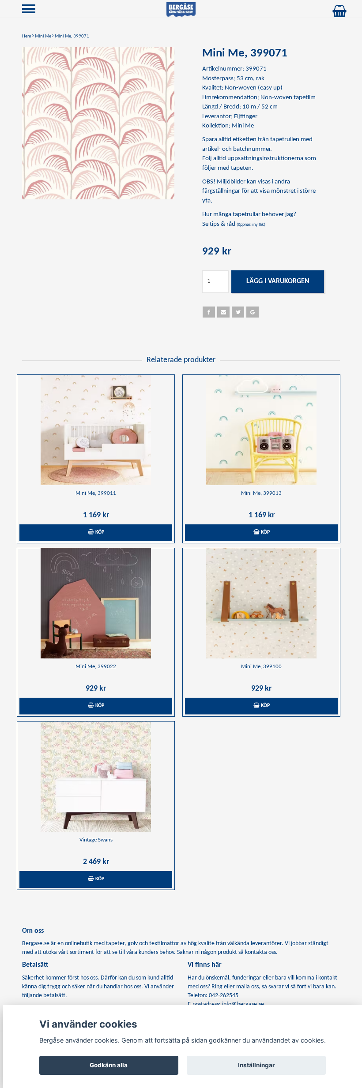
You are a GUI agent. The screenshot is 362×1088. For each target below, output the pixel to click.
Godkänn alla (109, 1065)
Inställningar (256, 1065)
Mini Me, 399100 (261, 666)
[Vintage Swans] (95, 777)
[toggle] (33, 10)
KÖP (99, 532)
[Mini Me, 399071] (98, 123)
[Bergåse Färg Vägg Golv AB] (181, 9)
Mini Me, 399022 (95, 666)
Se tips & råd (233, 224)
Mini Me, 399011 (95, 493)
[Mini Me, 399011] (95, 430)
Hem (26, 36)
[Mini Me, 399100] (261, 603)
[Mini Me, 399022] (95, 603)
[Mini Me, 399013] (261, 430)
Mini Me (43, 36)
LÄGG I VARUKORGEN (277, 281)
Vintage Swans (96, 840)
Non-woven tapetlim (288, 97)
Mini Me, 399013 (261, 493)
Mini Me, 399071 (72, 36)
